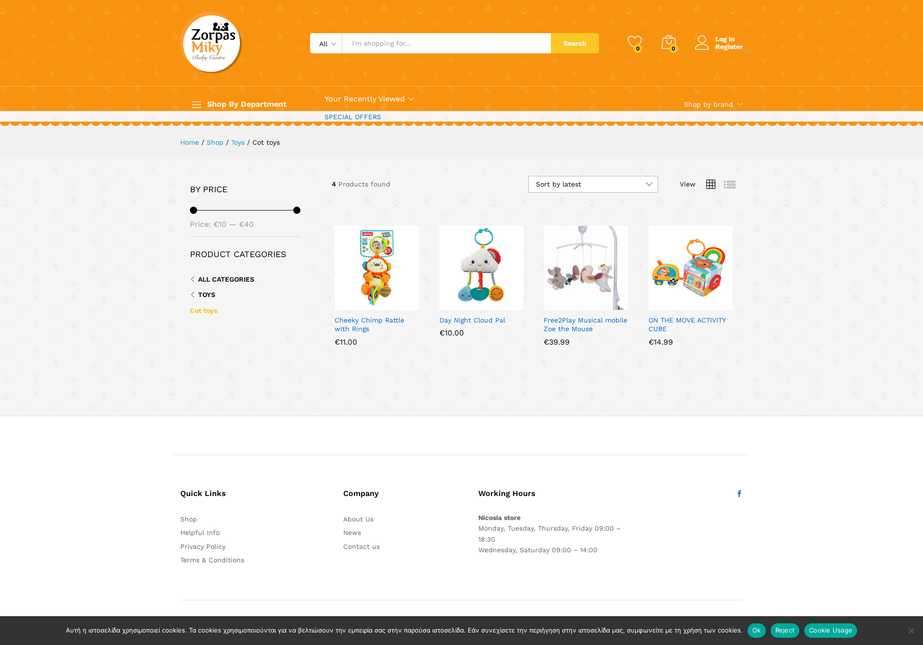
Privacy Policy (202, 546)
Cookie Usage (830, 630)
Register (729, 46)
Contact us (361, 546)
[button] (344, 304)
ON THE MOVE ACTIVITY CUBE (687, 324)
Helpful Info (200, 532)
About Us (358, 519)
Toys (206, 294)
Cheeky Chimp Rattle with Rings (369, 324)
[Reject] (911, 630)
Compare (410, 304)
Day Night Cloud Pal (472, 320)
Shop (188, 519)
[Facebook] (739, 494)
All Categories (226, 279)
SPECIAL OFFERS (352, 117)
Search (574, 43)
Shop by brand (708, 104)
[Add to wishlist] (388, 304)
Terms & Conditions (212, 560)
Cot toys (203, 310)
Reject (785, 630)
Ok (756, 630)
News (352, 532)
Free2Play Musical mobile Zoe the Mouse (585, 324)
